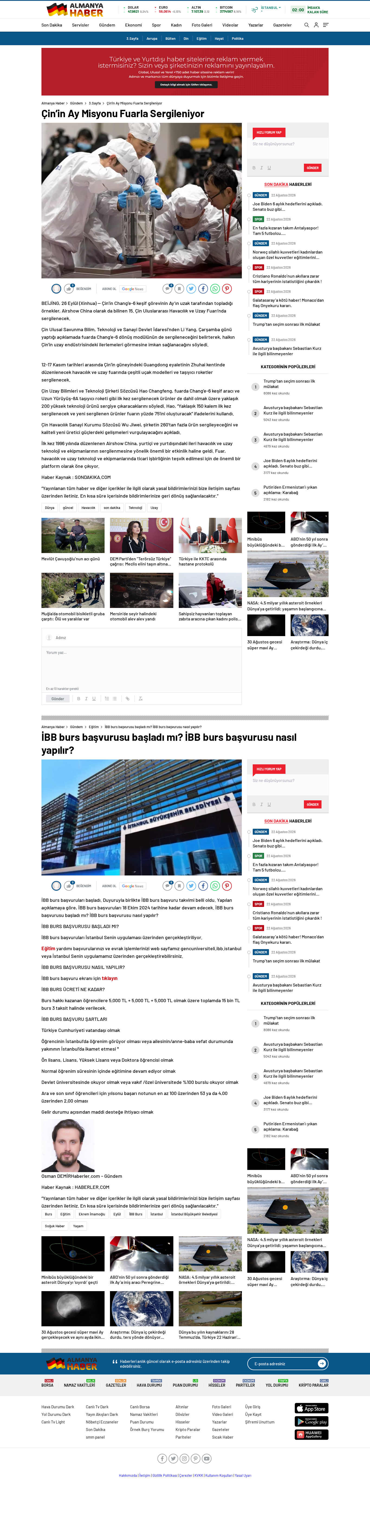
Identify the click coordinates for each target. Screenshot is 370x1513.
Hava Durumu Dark (57, 1406)
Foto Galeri (202, 24)
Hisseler (217, 1383)
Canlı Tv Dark (97, 1406)
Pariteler (245, 1383)
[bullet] (114, 698)
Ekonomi (133, 24)
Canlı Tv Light (53, 1421)
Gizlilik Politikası (164, 1475)
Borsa (47, 1383)
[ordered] (107, 698)
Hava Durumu (149, 1383)
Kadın (176, 24)
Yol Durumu (277, 1383)
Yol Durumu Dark (56, 1414)
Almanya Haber (53, 103)
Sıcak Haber (222, 1437)
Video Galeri (222, 1414)
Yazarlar (255, 24)
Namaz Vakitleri (79, 1383)
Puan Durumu (185, 1383)
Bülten (170, 38)
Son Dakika (51, 24)
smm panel (95, 1437)
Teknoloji (135, 507)
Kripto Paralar (314, 1383)
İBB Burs (135, 1214)
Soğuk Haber (55, 1226)
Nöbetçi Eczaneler (102, 1421)
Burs (48, 1214)
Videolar (230, 24)
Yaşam (78, 1226)
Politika (238, 38)
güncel (68, 507)
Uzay (154, 507)
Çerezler (185, 1475)
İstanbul (157, 1214)
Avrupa (152, 38)
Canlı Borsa (140, 1406)
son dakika (112, 507)
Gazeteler (282, 24)
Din (186, 38)
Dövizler (183, 1414)
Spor (156, 24)
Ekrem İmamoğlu (92, 1214)
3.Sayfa (132, 38)
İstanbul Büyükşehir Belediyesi (194, 1214)
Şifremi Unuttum (259, 1421)
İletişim (144, 1475)
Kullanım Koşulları (219, 1475)
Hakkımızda (128, 1475)
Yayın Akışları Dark (102, 1414)
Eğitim (202, 38)
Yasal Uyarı (243, 1475)
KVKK (198, 1475)
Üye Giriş (252, 1406)
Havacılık (88, 507)
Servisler (80, 24)
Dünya (49, 507)
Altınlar (182, 1406)
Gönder (57, 698)
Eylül (117, 1214)
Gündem (107, 24)
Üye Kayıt (253, 1414)
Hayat (219, 38)
